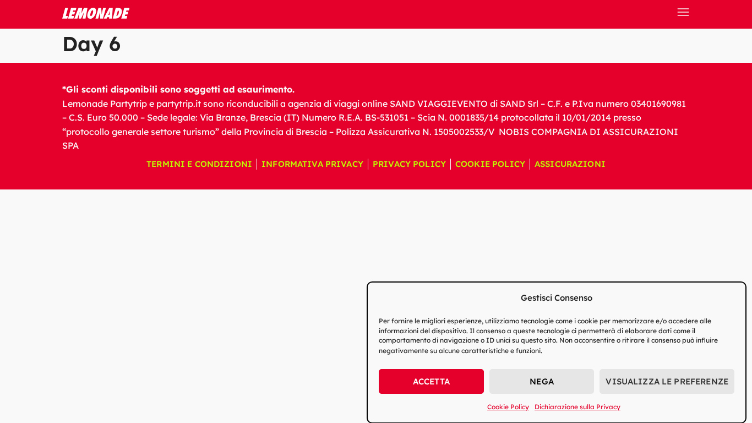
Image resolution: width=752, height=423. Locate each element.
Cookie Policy (508, 407)
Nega (542, 381)
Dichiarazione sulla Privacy (577, 407)
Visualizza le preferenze (667, 381)
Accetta (431, 381)
